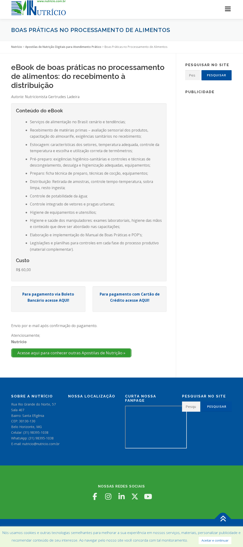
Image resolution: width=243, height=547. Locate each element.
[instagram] (108, 496)
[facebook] (94, 496)
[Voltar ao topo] (223, 519)
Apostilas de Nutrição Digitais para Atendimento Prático (63, 47)
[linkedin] (121, 496)
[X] (134, 496)
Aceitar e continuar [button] (215, 540)
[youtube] (148, 496)
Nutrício (16, 47)
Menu (228, 9)
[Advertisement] (208, 168)
